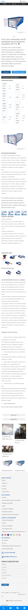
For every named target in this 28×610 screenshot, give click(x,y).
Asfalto (3, 506)
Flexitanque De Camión (7, 511)
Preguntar (6, 72)
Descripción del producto (10, 77)
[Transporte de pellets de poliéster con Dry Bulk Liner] (7, 449)
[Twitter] (19, 535)
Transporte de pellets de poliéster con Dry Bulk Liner (7, 455)
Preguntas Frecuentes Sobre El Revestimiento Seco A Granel (14, 531)
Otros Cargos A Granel (7, 528)
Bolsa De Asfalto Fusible (7, 548)
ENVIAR (5, 584)
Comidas (4, 497)
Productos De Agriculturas (20, 470)
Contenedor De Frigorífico (8, 508)
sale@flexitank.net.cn (10, 556)
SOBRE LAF (4, 483)
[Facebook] (11, 535)
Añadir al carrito (20, 72)
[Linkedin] (2, 535)
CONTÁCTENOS (5, 491)
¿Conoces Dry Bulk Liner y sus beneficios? (7, 438)
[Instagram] (17, 535)
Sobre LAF (14, 4)
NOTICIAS (4, 489)
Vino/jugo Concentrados (7, 503)
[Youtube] (5, 535)
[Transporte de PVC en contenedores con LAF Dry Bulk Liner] (20, 431)
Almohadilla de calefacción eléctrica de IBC (11, 546)
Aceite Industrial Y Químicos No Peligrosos (11, 500)
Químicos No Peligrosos (7, 470)
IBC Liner (4, 543)
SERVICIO (4, 486)
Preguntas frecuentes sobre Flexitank (10, 514)
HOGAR (4, 4)
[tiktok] (8, 535)
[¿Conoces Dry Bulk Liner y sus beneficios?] (7, 429)
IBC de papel (5, 540)
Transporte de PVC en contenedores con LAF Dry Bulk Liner (20, 441)
